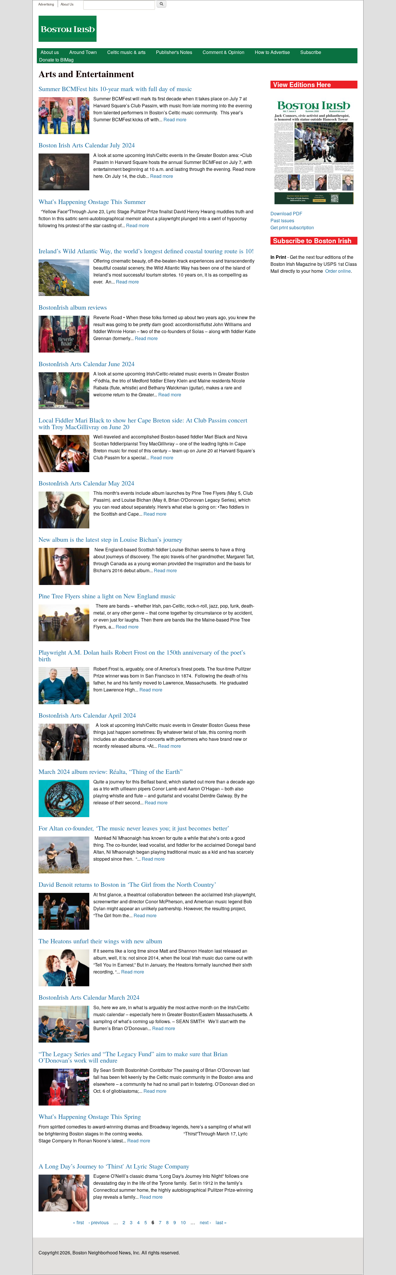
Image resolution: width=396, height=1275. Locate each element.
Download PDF (286, 213)
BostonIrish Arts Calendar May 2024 (86, 482)
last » (221, 1222)
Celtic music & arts (126, 52)
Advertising (46, 4)
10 (183, 1222)
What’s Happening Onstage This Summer (92, 201)
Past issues (282, 220)
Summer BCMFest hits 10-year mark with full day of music (115, 88)
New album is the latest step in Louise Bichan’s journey (110, 539)
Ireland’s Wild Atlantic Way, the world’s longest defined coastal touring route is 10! (146, 250)
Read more (175, 119)
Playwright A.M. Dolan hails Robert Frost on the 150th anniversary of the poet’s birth (142, 655)
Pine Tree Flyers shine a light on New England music (107, 595)
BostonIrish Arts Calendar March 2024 (89, 997)
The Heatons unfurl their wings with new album (100, 940)
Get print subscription (292, 227)
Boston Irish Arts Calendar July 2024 (87, 144)
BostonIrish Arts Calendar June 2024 (87, 363)
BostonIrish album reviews (73, 307)
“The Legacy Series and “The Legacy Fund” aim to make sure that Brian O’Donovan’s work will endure (133, 1056)
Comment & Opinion (223, 52)
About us (50, 52)
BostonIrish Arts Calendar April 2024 (87, 715)
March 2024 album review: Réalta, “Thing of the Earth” (111, 771)
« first (78, 1222)
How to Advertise (272, 52)
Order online (338, 271)
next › (205, 1222)
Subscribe (310, 52)
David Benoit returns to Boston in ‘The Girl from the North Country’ (127, 884)
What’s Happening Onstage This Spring (90, 1116)
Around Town (83, 52)
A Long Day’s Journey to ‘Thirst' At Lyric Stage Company (114, 1166)
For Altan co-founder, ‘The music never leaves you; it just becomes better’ (134, 827)
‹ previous (98, 1222)
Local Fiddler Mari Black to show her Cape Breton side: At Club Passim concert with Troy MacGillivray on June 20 (143, 423)
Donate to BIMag (56, 59)
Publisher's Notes (174, 52)
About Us (67, 4)
